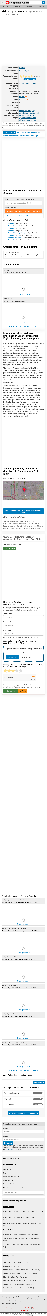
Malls (5, 7)
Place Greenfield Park (15, 1277)
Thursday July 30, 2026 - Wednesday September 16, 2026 (19, 902)
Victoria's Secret (9, 1184)
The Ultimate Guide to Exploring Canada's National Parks (21, 1239)
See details (36, 1315)
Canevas (11, 1266)
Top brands (18, 7)
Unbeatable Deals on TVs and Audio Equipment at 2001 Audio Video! (23, 1212)
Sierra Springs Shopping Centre (19, 1280)
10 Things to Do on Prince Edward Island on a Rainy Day (21, 1245)
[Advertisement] (23, 40)
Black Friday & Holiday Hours (13, 1308)
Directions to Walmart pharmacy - (23, 511)
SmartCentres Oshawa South (18, 1288)
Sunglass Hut (8, 1169)
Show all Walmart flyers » (23, 326)
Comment (7, 630)
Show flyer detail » (23, 294)
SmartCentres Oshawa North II (19, 1284)
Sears (5, 1173)
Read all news (38, 1082)
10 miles (9, 211)
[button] (23, 490)
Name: (5, 1128)
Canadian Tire (8, 1180)
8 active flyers (24, 71)
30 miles (18, 211)
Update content (37, 1308)
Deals (41, 7)
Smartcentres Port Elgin (27, 83)
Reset (23, 691)
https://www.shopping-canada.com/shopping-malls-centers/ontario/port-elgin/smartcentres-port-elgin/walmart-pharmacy (29, 115)
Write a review (29, 79)
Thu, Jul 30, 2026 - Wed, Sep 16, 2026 (15, 272)
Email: (5, 1136)
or (24, 650)
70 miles (27, 211)
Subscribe (8, 1143)
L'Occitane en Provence (11, 1176)
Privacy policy (10, 1149)
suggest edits (13, 125)
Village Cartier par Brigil (16, 1262)
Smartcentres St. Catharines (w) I (20, 1273)
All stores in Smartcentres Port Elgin (23, 1113)
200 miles (36, 211)
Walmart (22, 67)
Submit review (11, 691)
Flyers (29, 7)
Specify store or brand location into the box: (20, 199)
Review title (7, 622)
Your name (7, 613)
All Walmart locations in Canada (15, 216)
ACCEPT (30, 1315)
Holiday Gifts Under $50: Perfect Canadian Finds (20, 1234)
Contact (28, 1308)
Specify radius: (10, 207)
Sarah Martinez (25, 123)
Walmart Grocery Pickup (16, 233)
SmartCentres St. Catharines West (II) (21, 1269)
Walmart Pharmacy (15, 237)
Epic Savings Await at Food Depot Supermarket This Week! (22, 1224)
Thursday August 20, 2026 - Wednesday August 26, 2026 (19, 959)
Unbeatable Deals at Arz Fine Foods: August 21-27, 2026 (21, 1218)
